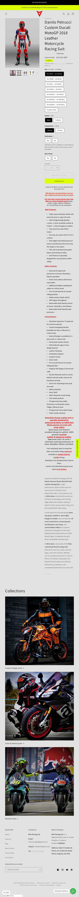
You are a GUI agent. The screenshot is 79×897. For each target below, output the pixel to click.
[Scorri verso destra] (37, 73)
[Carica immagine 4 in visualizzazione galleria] (31, 73)
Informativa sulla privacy (59, 883)
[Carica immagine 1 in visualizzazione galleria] (12, 73)
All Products (9, 857)
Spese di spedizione (60, 63)
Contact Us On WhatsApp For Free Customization (39, 7)
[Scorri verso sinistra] (7, 73)
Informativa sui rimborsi (43, 883)
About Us (8, 839)
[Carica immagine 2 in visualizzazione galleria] (19, 73)
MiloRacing (21, 883)
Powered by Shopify (29, 883)
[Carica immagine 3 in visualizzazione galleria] (25, 73)
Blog (6, 844)
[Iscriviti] (40, 869)
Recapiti (59, 885)
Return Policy (9, 848)
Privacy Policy (9, 853)
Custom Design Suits (13, 668)
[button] (6, 14)
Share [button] (49, 574)
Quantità (47, 164)
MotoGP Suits (10, 818)
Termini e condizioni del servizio (28, 885)
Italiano (11, 895)
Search (7, 834)
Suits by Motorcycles (13, 743)
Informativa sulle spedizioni (47, 885)
